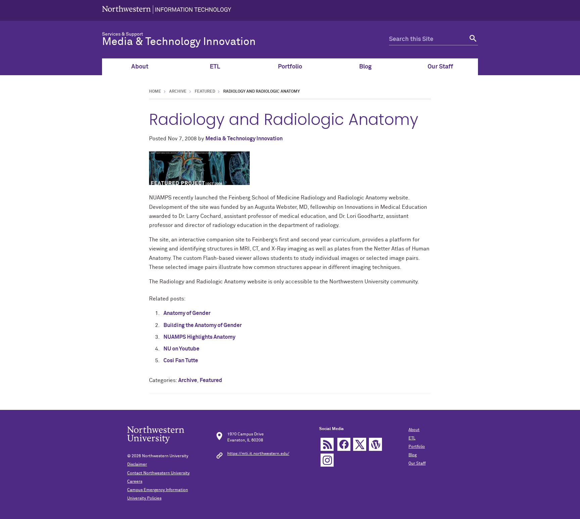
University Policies (144, 499)
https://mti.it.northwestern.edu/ (258, 454)
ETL (215, 67)
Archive (178, 92)
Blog (365, 67)
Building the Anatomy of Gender (202, 325)
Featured (205, 92)
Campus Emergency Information (157, 490)
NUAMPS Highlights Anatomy (199, 337)
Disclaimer (137, 465)
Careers (134, 482)
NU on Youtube (181, 348)
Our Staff (440, 67)
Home (155, 92)
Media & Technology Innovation (179, 42)
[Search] (472, 39)
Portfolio (290, 67)
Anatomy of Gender (186, 313)
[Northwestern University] (166, 10)
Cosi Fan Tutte (180, 360)
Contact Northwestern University (158, 473)
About (139, 67)
